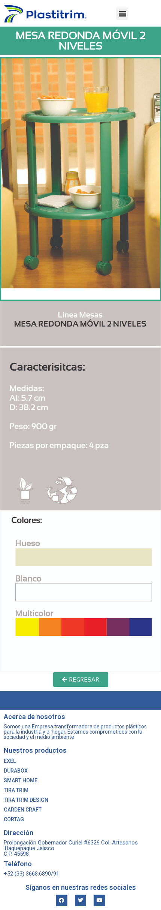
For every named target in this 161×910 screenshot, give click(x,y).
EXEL (10, 761)
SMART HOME (20, 780)
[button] (122, 13)
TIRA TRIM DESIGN (26, 800)
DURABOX (16, 771)
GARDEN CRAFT (23, 810)
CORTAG (14, 819)
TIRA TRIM (16, 790)
